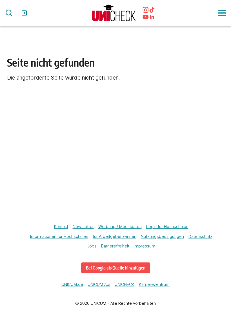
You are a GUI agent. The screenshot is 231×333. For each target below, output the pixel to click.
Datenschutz (200, 236)
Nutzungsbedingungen (162, 236)
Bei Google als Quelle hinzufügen (115, 268)
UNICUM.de (72, 284)
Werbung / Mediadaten (120, 226)
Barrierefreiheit (115, 246)
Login (25, 13)
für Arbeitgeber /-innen (114, 236)
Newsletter (83, 226)
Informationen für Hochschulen (59, 236)
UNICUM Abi (99, 284)
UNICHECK (124, 284)
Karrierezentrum (154, 284)
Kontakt (61, 226)
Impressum (144, 246)
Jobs (92, 246)
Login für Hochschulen (167, 226)
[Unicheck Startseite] (114, 13)
